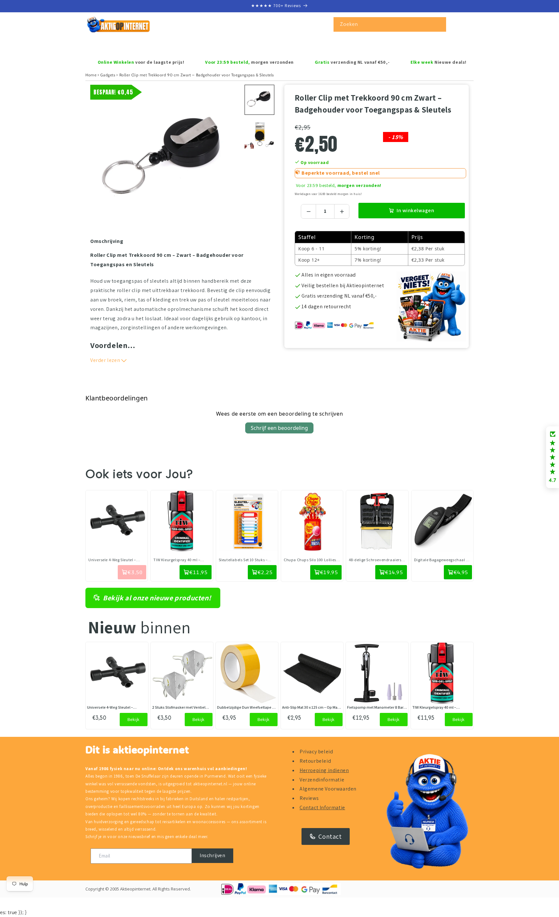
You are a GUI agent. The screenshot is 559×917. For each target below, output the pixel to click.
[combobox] (390, 24)
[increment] (341, 211)
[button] (113, 45)
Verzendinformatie (322, 779)
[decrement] (308, 211)
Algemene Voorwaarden (328, 788)
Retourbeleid (315, 761)
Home (90, 74)
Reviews (309, 798)
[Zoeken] (439, 24)
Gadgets (107, 74)
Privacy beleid (316, 751)
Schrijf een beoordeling (279, 427)
